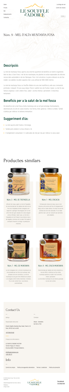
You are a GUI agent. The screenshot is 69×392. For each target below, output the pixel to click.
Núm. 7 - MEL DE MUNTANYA (18, 266)
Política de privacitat (54, 367)
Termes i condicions (42, 367)
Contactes (6, 17)
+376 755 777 (9, 354)
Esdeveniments (7, 14)
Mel (4, 11)
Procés (5, 7)
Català (62, 16)
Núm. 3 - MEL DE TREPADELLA (18, 200)
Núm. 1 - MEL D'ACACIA (50, 200)
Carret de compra (60, 7)
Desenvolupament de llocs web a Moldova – (12, 384)
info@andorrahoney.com (12, 352)
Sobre (5, 4)
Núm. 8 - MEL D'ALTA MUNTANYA (50, 266)
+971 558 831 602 (10, 332)
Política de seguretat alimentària (25, 367)
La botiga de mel (61, 4)
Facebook (60, 381)
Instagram (61, 383)
